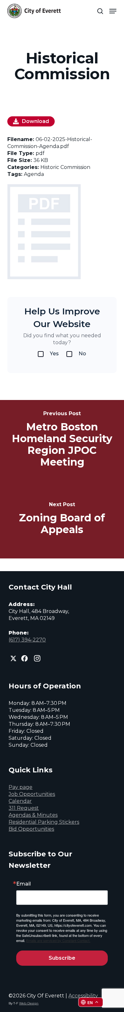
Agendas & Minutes (33, 815)
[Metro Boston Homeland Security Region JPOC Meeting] (62, 439)
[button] (112, 11)
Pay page (20, 787)
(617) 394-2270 (27, 640)
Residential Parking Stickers (44, 822)
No (82, 354)
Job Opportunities (32, 794)
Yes (54, 354)
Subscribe (62, 958)
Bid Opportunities (31, 829)
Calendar (20, 801)
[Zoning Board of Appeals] (62, 518)
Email (23, 883)
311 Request (24, 808)
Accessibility (83, 996)
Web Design (28, 1003)
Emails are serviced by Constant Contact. (58, 940)
